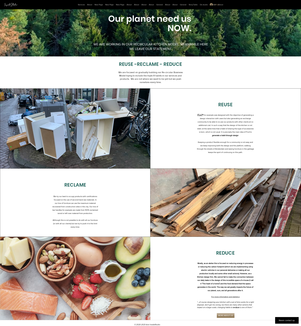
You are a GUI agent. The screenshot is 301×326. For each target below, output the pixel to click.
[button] (288, 3)
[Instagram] (296, 163)
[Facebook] (296, 157)
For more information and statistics (225, 297)
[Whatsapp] (296, 168)
